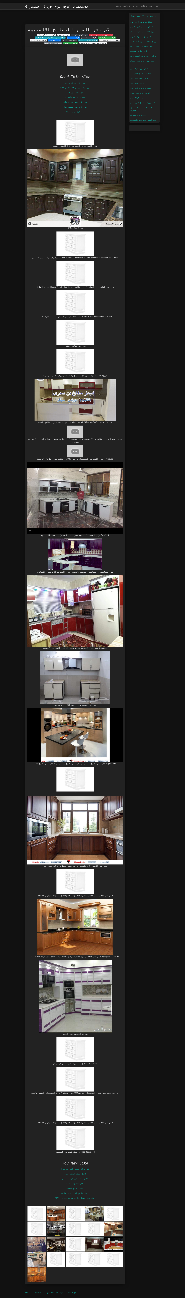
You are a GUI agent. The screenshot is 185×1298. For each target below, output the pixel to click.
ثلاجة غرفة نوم (137, 97)
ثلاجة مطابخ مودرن (139, 51)
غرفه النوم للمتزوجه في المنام (92, 43)
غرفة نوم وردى (63, 35)
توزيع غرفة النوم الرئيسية (144, 41)
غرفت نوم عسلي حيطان (46, 35)
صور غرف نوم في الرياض (75, 102)
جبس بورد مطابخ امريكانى (142, 102)
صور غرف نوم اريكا (75, 111)
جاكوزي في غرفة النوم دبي (143, 56)
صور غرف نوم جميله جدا (75, 107)
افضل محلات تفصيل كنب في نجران (75, 1169)
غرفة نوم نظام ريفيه (53, 43)
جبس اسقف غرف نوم (139, 78)
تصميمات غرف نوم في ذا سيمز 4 (57, 6)
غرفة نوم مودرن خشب (106, 38)
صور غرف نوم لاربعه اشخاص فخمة (75, 87)
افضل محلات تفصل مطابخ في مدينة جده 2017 (75, 1198)
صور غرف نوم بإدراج (75, 97)
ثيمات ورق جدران (138, 115)
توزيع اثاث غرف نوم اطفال (143, 31)
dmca (118, 6)
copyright (154, 6)
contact (126, 6)
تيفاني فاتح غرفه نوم (141, 22)
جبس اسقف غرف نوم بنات (141, 46)
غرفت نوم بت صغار (88, 38)
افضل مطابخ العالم (75, 1183)
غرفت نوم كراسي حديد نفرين (101, 35)
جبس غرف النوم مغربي (140, 36)
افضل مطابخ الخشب (75, 1188)
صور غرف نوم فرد (75, 92)
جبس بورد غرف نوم (139, 68)
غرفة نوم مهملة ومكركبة (109, 40)
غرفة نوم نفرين (70, 43)
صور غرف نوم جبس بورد (75, 82)
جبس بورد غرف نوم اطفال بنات (142, 62)
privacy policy (139, 6)
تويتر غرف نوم (137, 83)
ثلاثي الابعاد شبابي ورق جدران (141, 108)
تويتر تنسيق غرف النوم (141, 26)
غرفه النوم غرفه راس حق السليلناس (50, 38)
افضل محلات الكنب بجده (75, 1173)
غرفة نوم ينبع (73, 38)
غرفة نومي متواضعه (79, 35)
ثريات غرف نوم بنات (140, 92)
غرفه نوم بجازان (70, 40)
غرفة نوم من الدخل (38, 40)
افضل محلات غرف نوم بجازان (75, 1178)
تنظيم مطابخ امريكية (140, 73)
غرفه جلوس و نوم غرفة (88, 40)
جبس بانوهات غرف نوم (140, 88)
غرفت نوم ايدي (54, 40)
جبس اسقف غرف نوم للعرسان (143, 120)
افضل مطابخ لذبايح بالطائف (75, 1193)
